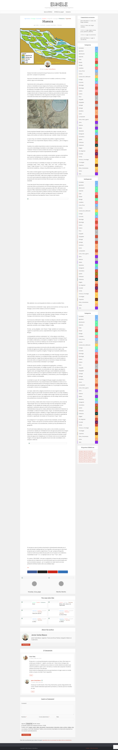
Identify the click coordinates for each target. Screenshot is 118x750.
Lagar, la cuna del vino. (91, 34)
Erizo (33, 604)
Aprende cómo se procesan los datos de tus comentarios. (57, 740)
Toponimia (68, 18)
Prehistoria (61, 18)
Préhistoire (67, 611)
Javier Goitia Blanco (52, 25)
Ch (81, 453)
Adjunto (23, 723)
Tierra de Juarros (36, 613)
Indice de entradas (94, 748)
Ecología (33, 18)
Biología (34, 602)
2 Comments (42, 25)
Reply (31, 675)
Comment (23, 703)
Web (57, 717)
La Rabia (61, 621)
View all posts (26, 644)
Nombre (24, 717)
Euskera (44, 18)
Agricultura (27, 18)
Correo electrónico (44, 717)
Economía (38, 18)
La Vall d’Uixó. (63, 614)
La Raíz (34, 621)
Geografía (49, 18)
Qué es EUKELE (48, 12)
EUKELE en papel (59, 12)
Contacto (68, 12)
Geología (55, 18)
